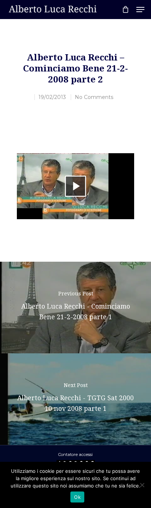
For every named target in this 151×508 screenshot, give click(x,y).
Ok (77, 497)
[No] (142, 485)
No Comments (94, 97)
